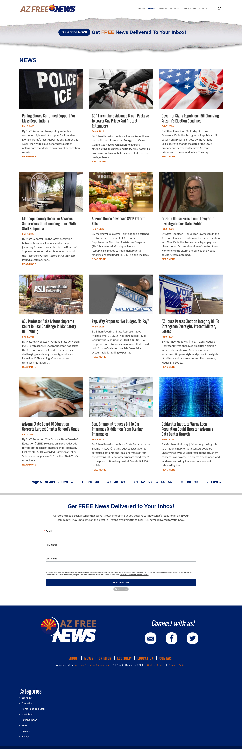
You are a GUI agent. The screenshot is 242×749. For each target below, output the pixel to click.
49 (123, 482)
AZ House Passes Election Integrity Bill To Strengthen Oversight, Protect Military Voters (190, 326)
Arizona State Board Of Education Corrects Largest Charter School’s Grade (50, 426)
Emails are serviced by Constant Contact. (134, 574)
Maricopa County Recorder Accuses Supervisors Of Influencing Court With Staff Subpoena (49, 223)
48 (116, 482)
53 (150, 482)
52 (143, 482)
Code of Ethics (156, 665)
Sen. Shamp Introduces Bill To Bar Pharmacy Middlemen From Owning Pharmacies (117, 429)
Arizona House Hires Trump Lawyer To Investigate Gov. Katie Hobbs (188, 221)
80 (189, 482)
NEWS (88, 658)
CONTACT (166, 658)
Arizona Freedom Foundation (92, 665)
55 (163, 482)
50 (130, 482)
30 (97, 482)
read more (29, 156)
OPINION (105, 658)
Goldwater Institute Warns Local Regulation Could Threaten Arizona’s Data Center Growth (187, 429)
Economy (175, 8)
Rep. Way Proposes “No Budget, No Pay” (120, 321)
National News (29, 719)
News (151, 8)
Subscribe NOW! (74, 32)
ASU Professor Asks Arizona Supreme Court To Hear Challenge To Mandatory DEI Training (49, 326)
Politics (25, 736)
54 (156, 482)
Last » (216, 482)
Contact (204, 8)
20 (90, 482)
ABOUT (74, 658)
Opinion (162, 8)
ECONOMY (124, 658)
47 (109, 482)
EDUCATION (145, 658)
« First (63, 482)
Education (190, 8)
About (141, 8)
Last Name (51, 558)
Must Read (27, 714)
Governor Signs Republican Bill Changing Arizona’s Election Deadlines (190, 118)
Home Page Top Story (33, 708)
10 (83, 482)
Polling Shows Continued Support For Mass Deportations (48, 118)
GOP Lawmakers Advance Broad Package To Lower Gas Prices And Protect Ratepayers (120, 120)
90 (196, 482)
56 (170, 482)
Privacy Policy (177, 665)
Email (49, 531)
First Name (51, 545)
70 (182, 482)
